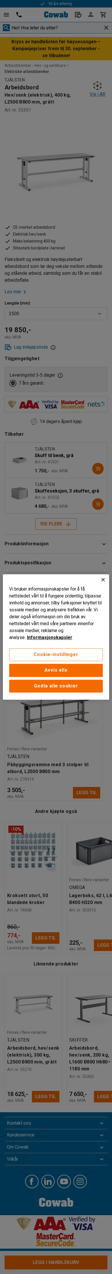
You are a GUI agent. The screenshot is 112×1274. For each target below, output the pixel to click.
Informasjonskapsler (49, 637)
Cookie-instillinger (56, 654)
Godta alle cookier (56, 686)
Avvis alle (56, 670)
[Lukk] (103, 579)
